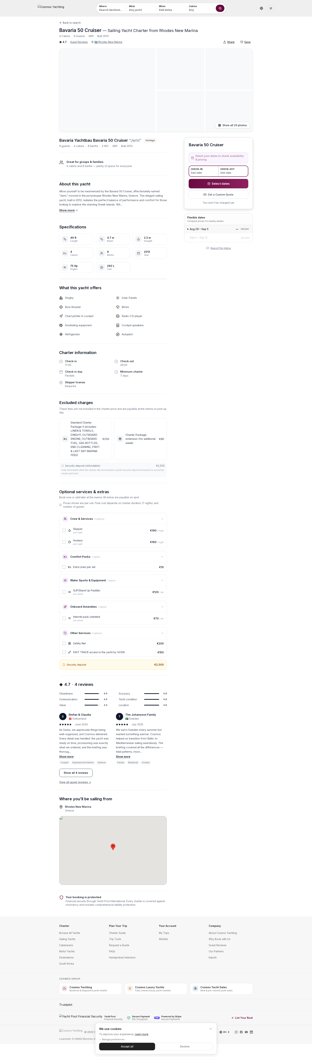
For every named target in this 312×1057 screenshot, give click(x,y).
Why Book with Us (219, 939)
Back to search (72, 22)
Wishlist (163, 939)
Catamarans (66, 945)
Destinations (66, 957)
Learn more (141, 1034)
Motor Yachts (67, 951)
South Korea (66, 963)
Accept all (127, 1046)
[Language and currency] (261, 8)
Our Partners (216, 951)
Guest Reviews (79, 42)
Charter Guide (117, 932)
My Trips (164, 932)
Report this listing (221, 248)
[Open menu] (270, 8)
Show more (67, 210)
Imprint (212, 957)
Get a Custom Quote (220, 194)
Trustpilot (65, 1004)
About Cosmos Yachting (223, 932)
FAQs (112, 951)
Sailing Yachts (67, 939)
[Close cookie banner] (211, 1029)
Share (231, 42)
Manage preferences (113, 1039)
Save (247, 42)
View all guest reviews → (75, 782)
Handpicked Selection (122, 957)
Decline (185, 1046)
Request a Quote (119, 945)
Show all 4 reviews (76, 772)
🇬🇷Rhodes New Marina (108, 42)
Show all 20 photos (234, 125)
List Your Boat (244, 1017)
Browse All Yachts (69, 932)
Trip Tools (115, 939)
